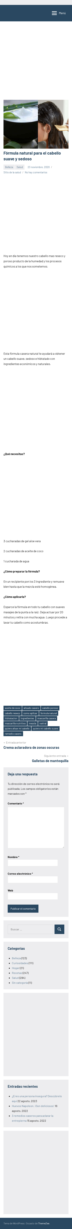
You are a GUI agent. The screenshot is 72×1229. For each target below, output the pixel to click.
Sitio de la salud (12, 172)
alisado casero (31, 707)
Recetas (17, 972)
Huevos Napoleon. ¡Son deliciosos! (33, 1106)
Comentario (16, 803)
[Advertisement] (36, 62)
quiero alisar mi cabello (17, 728)
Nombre (13, 857)
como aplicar (30, 713)
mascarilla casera (46, 718)
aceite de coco (12, 707)
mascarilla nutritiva (15, 723)
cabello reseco (12, 713)
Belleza (9, 167)
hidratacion (11, 718)
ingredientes (27, 718)
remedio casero (13, 733)
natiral (42, 723)
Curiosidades (20, 963)
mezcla (32, 723)
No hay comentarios (36, 172)
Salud (20, 167)
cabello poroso (50, 707)
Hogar (15, 968)
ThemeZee (43, 1223)
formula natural (49, 713)
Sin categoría (20, 982)
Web (10, 890)
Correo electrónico (20, 873)
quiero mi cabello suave (45, 728)
